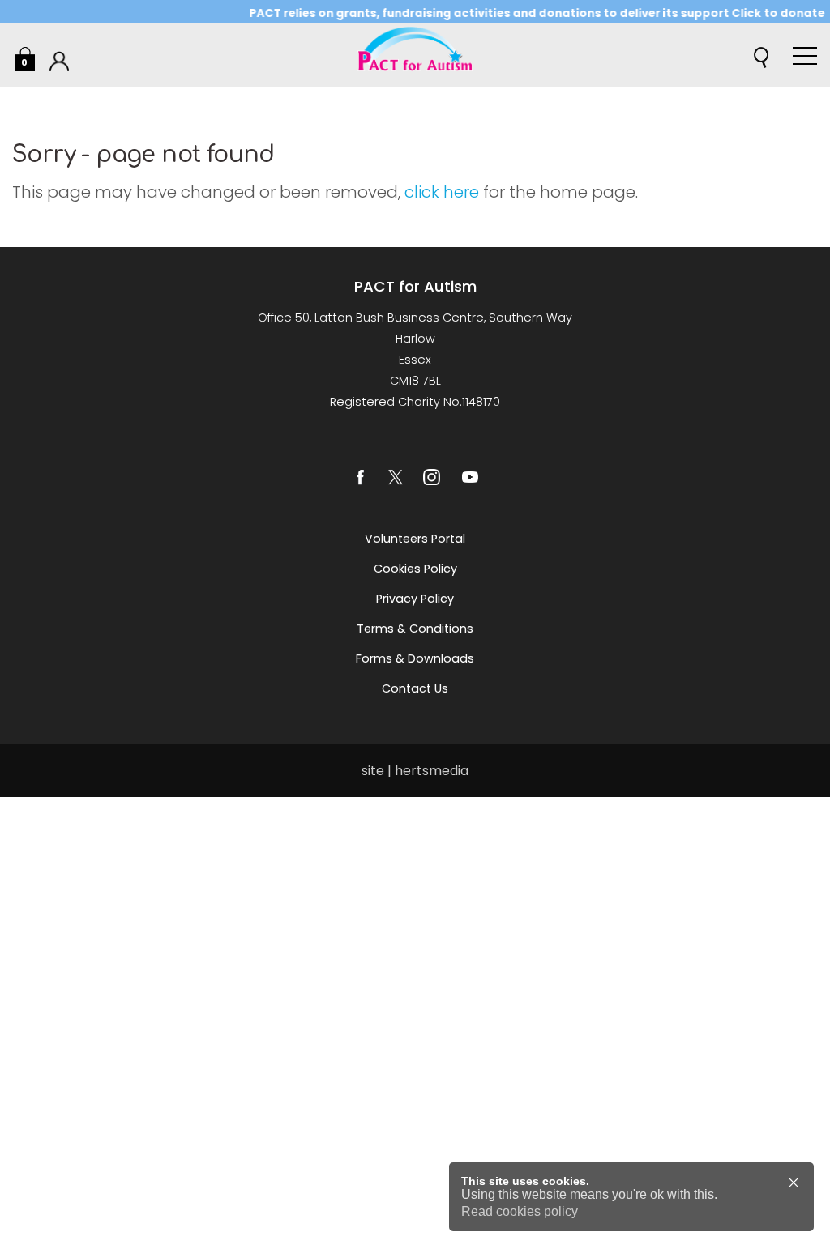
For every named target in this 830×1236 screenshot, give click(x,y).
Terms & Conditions (415, 628)
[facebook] (360, 477)
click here (441, 192)
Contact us (415, 688)
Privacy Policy (415, 598)
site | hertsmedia (415, 770)
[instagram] (431, 477)
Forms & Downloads (415, 658)
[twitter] (395, 477)
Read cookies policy (519, 1211)
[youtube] (470, 477)
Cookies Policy (415, 568)
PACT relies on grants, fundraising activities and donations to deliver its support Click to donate (525, 13)
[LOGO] (415, 55)
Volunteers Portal (415, 539)
